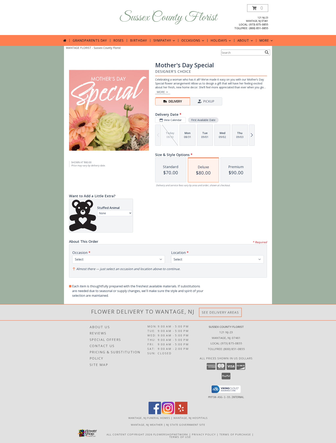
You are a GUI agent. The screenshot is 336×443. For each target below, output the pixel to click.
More (264, 40)
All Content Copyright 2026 (129, 434)
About (243, 40)
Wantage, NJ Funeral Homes (149, 418)
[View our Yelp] (181, 413)
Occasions (190, 40)
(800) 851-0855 (258, 28)
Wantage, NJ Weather (147, 424)
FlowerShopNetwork (170, 434)
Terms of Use (180, 437)
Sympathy (162, 40)
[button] (257, 8)
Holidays (219, 40)
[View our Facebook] (155, 413)
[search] (267, 52)
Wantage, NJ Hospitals (190, 418)
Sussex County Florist (168, 17)
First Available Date (203, 120)
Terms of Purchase (235, 434)
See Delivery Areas (220, 312)
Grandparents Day (90, 40)
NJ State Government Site (185, 424)
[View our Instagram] (168, 413)
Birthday (138, 40)
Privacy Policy (204, 434)
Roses (118, 40)
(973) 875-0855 (258, 24)
